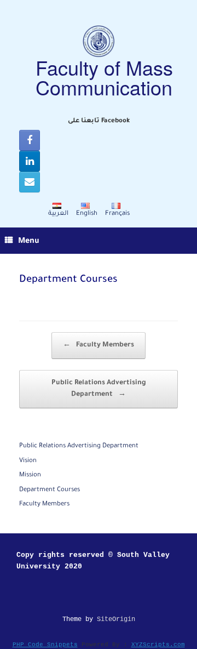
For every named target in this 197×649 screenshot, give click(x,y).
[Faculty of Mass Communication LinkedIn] (29, 161)
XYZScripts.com (158, 644)
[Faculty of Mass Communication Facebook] (29, 140)
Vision (28, 461)
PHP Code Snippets (45, 644)
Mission (30, 475)
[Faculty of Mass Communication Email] (29, 182)
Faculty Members (98, 345)
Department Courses (49, 490)
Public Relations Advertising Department (98, 388)
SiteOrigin (116, 619)
